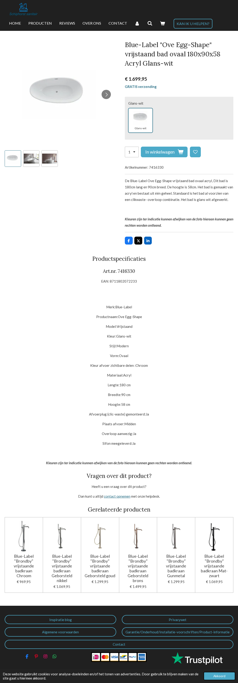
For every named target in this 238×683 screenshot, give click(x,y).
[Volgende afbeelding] (106, 94)
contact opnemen (117, 496)
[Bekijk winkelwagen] (162, 23)
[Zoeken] (150, 23)
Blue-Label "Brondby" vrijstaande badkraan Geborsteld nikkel (62, 568)
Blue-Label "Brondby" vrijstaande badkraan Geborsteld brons (138, 568)
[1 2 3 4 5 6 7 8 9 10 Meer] (132, 152)
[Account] (137, 23)
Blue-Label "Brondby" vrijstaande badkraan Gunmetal (176, 566)
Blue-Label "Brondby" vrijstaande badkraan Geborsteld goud (100, 566)
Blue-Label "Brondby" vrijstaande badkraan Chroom (24, 566)
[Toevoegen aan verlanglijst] (195, 152)
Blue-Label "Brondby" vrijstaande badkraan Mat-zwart (214, 566)
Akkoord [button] (219, 676)
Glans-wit (135, 103)
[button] (13, 158)
